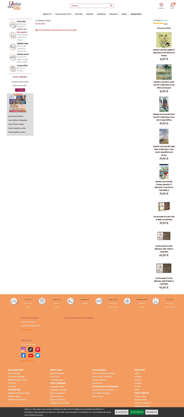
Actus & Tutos (136, 14)
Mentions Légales (14, 396)
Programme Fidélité (57, 386)
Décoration (101, 14)
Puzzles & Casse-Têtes (63, 14)
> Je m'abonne (27, 329)
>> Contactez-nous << (57, 380)
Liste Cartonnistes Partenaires (103, 390)
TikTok (136, 373)
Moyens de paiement (57, 393)
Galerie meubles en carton (16, 132)
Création (89, 14)
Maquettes (47, 14)
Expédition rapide (22, 43)
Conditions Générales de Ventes (19, 393)
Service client (21, 21)
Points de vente (97, 396)
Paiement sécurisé (23, 54)
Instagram (138, 376)
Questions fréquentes (57, 399)
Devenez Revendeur (99, 380)
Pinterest (137, 380)
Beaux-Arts (113, 14)
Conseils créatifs (140, 396)
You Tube (137, 386)
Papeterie (78, 14)
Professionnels (99, 370)
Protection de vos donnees (17, 399)
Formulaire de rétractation (59, 403)
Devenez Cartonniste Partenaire (103, 373)
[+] (58, 307)
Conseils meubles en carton (17, 128)
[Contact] (28, 307)
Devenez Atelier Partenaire (101, 376)
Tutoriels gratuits (140, 399)
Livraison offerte (22, 65)
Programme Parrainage (58, 390)
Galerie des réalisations (142, 403)
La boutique (12, 386)
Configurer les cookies (142, 406)
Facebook (137, 383)
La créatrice (12, 383)
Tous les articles (40, 24)
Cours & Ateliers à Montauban (17, 120)
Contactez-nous (22, 29)
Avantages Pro (97, 383)
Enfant (124, 14)
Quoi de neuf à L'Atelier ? (16, 116)
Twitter (137, 390)
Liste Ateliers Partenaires (101, 393)
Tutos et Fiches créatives (16, 124)
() (165, 24)
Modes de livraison (56, 396)
